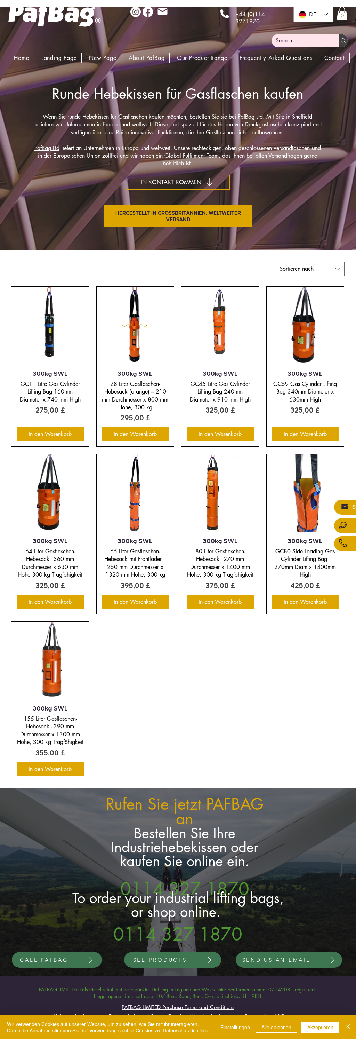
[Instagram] (135, 12)
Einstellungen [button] (235, 1027)
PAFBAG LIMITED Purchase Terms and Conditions (178, 1007)
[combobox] (310, 269)
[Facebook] (148, 12)
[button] (342, 13)
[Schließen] (347, 1027)
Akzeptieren (320, 1027)
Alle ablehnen (276, 1027)
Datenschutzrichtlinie (185, 1030)
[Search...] (343, 40)
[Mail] (162, 11)
